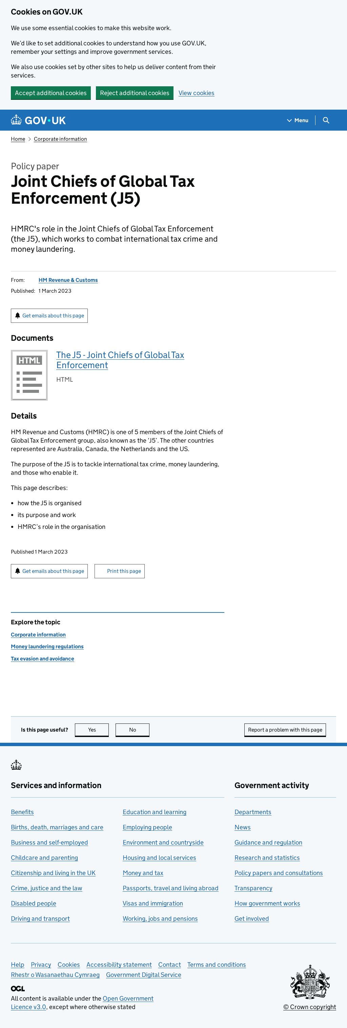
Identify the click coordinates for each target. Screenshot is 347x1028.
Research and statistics (267, 858)
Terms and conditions (216, 964)
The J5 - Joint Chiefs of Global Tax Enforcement (120, 360)
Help (17, 964)
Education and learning (154, 812)
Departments (252, 812)
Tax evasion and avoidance (42, 658)
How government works (267, 903)
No (139, 730)
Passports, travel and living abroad (171, 888)
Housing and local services (159, 858)
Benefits (22, 812)
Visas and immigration (153, 903)
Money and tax (143, 873)
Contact (169, 964)
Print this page (124, 571)
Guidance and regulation (268, 842)
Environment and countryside (163, 842)
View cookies (197, 93)
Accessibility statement (119, 964)
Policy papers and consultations (278, 873)
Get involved (251, 918)
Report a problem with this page (285, 730)
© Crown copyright (309, 1007)
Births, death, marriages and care (57, 827)
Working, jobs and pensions (160, 918)
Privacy (41, 964)
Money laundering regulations (47, 646)
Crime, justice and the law (46, 888)
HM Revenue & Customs (68, 280)
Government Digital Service (143, 975)
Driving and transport (40, 918)
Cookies (69, 964)
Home (18, 139)
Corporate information (60, 139)
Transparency (253, 888)
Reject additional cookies (134, 93)
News (242, 827)
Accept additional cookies (51, 93)
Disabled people (33, 903)
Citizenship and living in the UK (53, 873)
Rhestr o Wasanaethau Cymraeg (55, 975)
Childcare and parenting (44, 858)
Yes (98, 730)
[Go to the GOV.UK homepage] (38, 120)
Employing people (147, 827)
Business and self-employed (49, 842)
